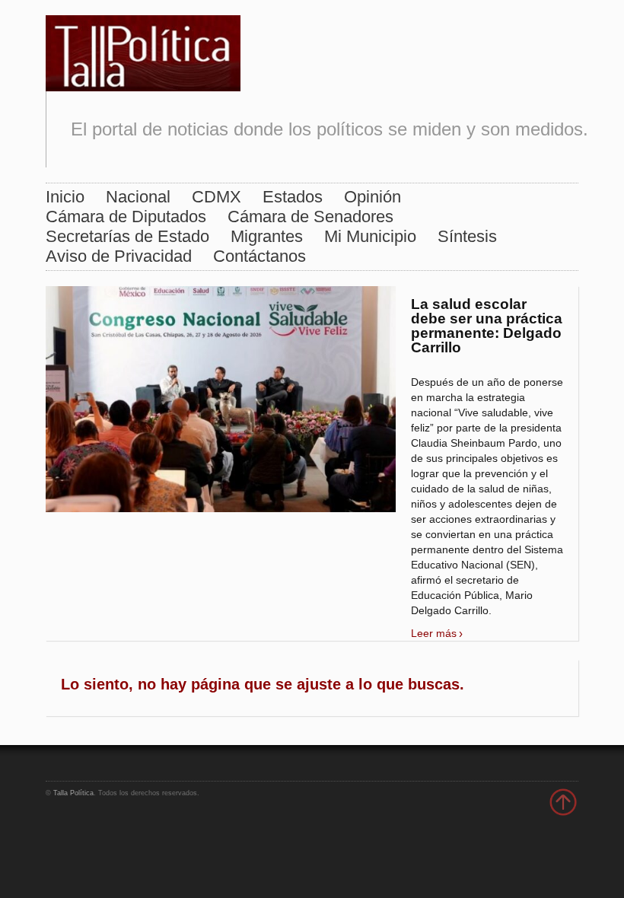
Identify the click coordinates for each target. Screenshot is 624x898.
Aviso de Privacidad (119, 256)
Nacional (138, 196)
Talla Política (73, 793)
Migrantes (267, 236)
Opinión (372, 196)
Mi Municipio (370, 236)
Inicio (65, 196)
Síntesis (467, 236)
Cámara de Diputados (126, 216)
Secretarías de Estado (127, 236)
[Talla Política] (143, 50)
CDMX (216, 196)
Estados (293, 196)
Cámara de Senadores (310, 216)
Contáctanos (259, 256)
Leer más (434, 633)
